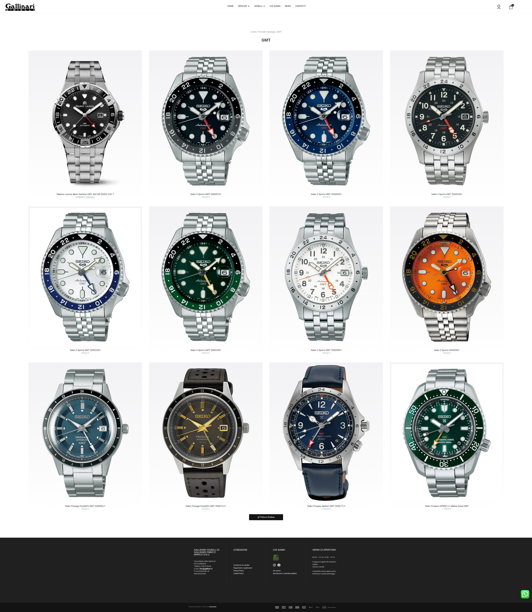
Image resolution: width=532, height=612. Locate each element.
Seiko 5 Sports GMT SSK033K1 (85, 355)
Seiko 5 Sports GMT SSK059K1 (326, 355)
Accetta (247, 314)
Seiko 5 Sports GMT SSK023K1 (446, 199)
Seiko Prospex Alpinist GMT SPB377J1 (326, 511)
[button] (266, 523)
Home (253, 37)
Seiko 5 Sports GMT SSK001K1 (205, 199)
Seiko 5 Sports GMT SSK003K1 (326, 199)
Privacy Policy (266, 321)
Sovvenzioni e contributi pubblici (285, 579)
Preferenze (285, 314)
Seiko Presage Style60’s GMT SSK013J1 (206, 511)
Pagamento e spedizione (242, 573)
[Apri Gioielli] (264, 11)
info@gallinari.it (206, 574)
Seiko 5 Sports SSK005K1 (447, 355)
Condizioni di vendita (241, 571)
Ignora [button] (109, 1)
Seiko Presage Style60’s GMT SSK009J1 (85, 511)
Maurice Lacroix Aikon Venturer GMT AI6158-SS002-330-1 (85, 199)
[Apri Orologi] (249, 11)
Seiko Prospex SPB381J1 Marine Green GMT (447, 511)
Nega (266, 314)
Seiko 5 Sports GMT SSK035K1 (205, 355)
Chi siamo (277, 576)
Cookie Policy (238, 579)
